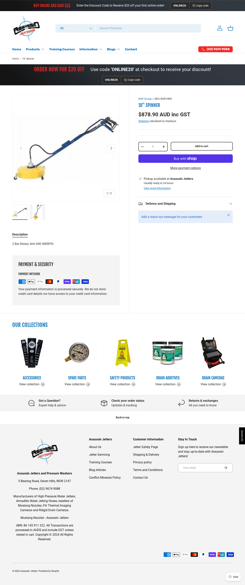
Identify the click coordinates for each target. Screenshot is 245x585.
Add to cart (201, 146)
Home (16, 49)
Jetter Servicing (99, 454)
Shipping (143, 121)
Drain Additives (168, 378)
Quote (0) (242, 436)
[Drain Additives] (167, 352)
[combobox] (128, 28)
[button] (230, 28)
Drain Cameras (213, 378)
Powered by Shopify (49, 571)
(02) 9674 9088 (49, 488)
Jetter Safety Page (145, 447)
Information (88, 49)
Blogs (111, 49)
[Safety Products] (122, 352)
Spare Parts (77, 378)
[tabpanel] (66, 244)
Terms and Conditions (148, 470)
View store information (157, 188)
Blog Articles (97, 470)
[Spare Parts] (77, 352)
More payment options (185, 168)
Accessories (32, 378)
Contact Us (140, 477)
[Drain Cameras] (213, 352)
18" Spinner (28, 59)
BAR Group (145, 98)
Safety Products (122, 378)
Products (33, 49)
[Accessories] (31, 352)
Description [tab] (20, 234)
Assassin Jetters (29, 571)
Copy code (202, 5)
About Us (95, 447)
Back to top (122, 417)
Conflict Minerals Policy (105, 477)
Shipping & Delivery (146, 454)
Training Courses (62, 49)
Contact (131, 49)
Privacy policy (142, 462)
